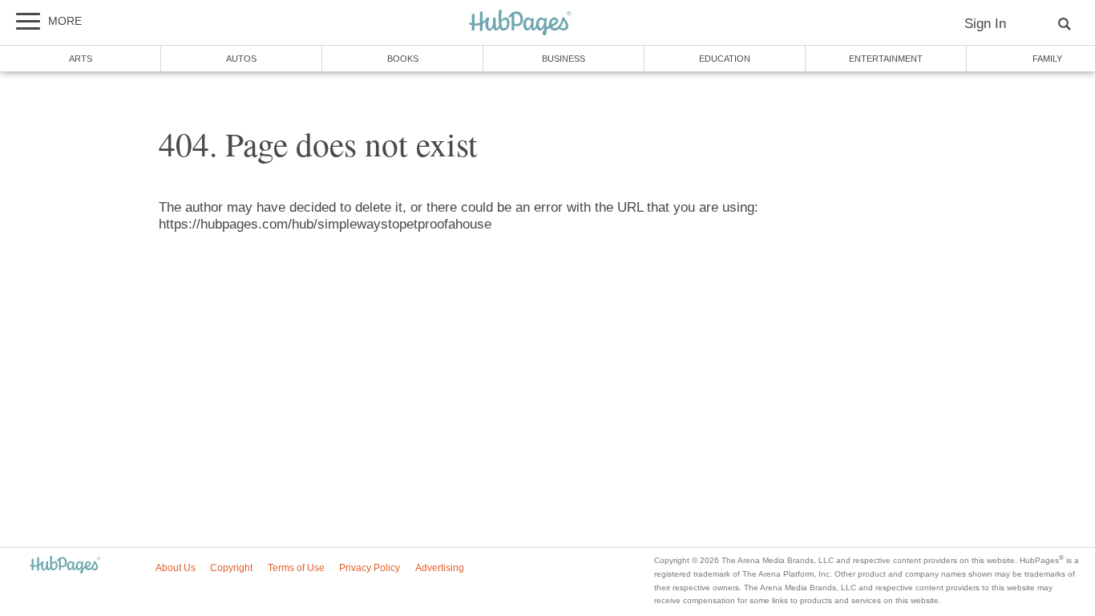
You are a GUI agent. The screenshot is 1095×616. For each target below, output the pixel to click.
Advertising (439, 567)
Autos (241, 58)
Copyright (231, 567)
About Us (176, 567)
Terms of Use (296, 567)
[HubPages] (520, 24)
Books (402, 58)
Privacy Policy (369, 567)
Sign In (985, 23)
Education (724, 58)
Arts (80, 58)
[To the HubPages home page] (65, 566)
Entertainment (886, 58)
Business (563, 58)
